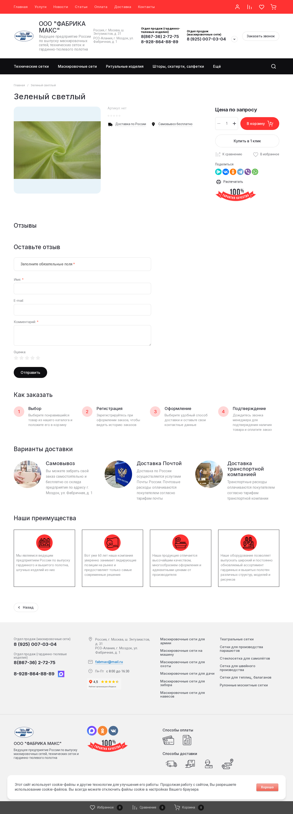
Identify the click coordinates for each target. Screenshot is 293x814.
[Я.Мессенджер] (218, 172)
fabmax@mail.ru (109, 662)
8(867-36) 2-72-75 (160, 36)
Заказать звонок (261, 36)
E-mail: (19, 301)
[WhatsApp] (255, 172)
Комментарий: (26, 322)
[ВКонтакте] (225, 172)
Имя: (19, 280)
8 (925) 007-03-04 (206, 39)
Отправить (30, 372)
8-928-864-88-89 (159, 41)
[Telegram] (240, 172)
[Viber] (247, 172)
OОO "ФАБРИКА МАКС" (62, 27)
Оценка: (20, 352)
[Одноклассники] (233, 172)
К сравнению (232, 154)
